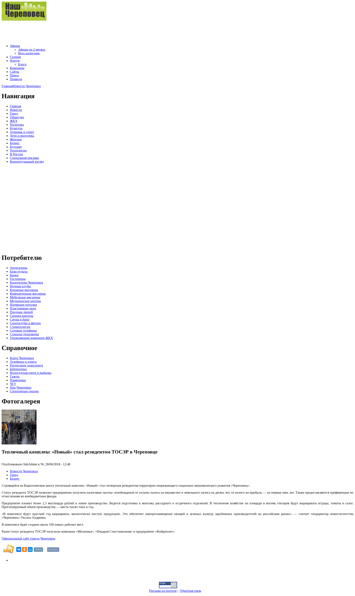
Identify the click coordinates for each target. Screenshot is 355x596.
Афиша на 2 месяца (31, 49)
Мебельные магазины (25, 297)
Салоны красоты (21, 315)
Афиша (15, 46)
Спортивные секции (24, 391)
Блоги (22, 64)
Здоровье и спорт (22, 132)
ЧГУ (13, 384)
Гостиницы (18, 279)
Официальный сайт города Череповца (28, 538)
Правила (16, 79)
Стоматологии (20, 327)
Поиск (14, 75)
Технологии (18, 150)
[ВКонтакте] (18, 549)
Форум (15, 60)
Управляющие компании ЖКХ (31, 338)
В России (16, 154)
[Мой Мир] (30, 549)
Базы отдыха (19, 271)
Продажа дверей (21, 312)
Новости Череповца (27, 86)
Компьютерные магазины (28, 293)
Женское (16, 139)
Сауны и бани (19, 319)
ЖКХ (13, 121)
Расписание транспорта (26, 365)
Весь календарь (29, 53)
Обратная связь (190, 591)
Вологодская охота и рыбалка (30, 372)
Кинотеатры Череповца (26, 282)
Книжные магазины (24, 290)
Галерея (15, 57)
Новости (16, 110)
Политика (17, 124)
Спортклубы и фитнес (25, 323)
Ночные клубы (20, 286)
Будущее (16, 146)
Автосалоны (18, 267)
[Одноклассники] (24, 549)
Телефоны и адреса (23, 361)
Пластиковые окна (23, 308)
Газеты (15, 376)
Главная (7, 86)
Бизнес (15, 143)
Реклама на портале (163, 591)
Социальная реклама (24, 158)
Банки (14, 275)
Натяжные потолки (23, 304)
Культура (16, 128)
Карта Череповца (22, 358)
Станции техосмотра (24, 334)
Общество (17, 117)
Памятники (18, 380)
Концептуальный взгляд (27, 161)
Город (14, 113)
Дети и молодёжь (22, 135)
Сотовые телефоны (23, 330)
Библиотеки (18, 369)
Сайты (14, 71)
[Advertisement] (76, 31)
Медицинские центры (25, 301)
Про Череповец (20, 387)
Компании (17, 68)
